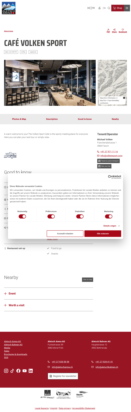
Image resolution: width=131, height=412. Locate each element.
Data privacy (65, 408)
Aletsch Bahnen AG (13, 344)
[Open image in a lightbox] (50, 83)
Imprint (53, 408)
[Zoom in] (101, 63)
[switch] (51, 216)
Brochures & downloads (15, 354)
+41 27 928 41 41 (104, 361)
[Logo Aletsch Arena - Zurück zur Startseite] (8, 8)
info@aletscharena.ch (62, 367)
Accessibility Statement (83, 408)
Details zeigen (109, 226)
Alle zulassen (103, 233)
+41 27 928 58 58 (60, 361)
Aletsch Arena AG (12, 341)
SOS (6, 357)
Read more (52, 239)
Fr (93, 8)
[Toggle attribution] (124, 97)
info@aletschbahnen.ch (107, 367)
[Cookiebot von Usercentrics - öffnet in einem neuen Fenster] (110, 177)
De (88, 8)
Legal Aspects (42, 408)
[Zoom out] (101, 67)
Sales (6, 351)
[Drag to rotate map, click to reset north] (101, 70)
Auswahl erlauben (65, 233)
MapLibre (103, 98)
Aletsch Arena (8, 31)
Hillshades (111, 98)
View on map (87, 279)
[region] (112, 83)
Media (7, 348)
